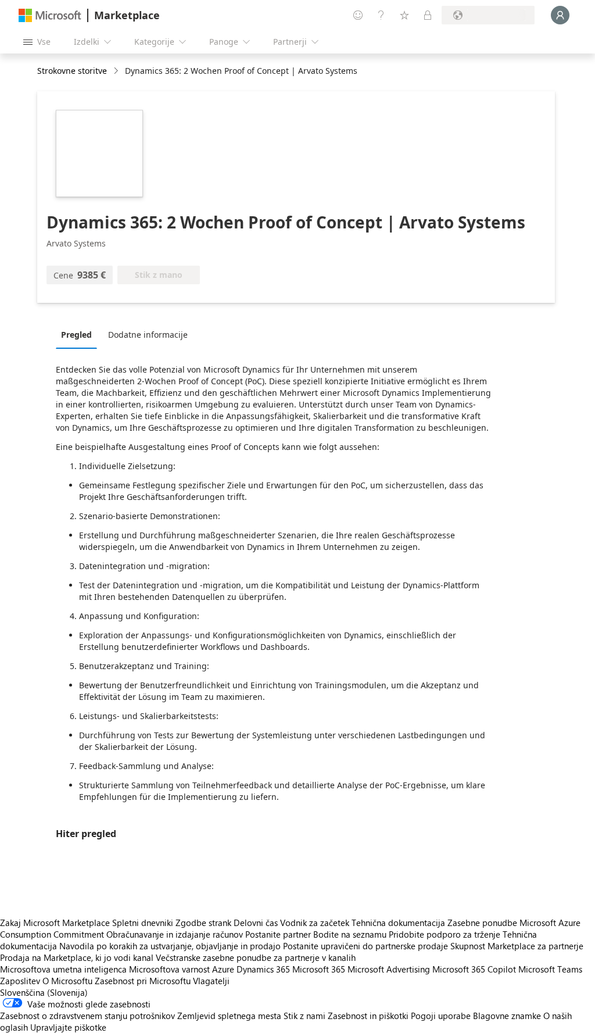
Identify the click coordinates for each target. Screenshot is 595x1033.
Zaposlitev (20, 980)
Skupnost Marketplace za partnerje (516, 946)
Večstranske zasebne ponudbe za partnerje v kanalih (256, 957)
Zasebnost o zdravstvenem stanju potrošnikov (87, 1015)
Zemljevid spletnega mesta (229, 1015)
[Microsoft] (50, 15)
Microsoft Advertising (388, 969)
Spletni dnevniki (142, 922)
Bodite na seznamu (349, 934)
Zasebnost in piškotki (368, 1015)
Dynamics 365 (263, 969)
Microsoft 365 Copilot (474, 969)
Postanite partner (278, 934)
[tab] (79, 334)
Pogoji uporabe (441, 1015)
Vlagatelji (211, 980)
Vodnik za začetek (314, 922)
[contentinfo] (117, 71)
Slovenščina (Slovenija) (44, 992)
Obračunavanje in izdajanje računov (174, 934)
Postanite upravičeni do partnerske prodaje (365, 946)
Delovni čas (256, 922)
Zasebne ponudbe (482, 922)
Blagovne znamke (507, 1015)
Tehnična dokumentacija (398, 922)
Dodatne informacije (148, 334)
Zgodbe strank (203, 922)
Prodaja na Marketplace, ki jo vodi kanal (76, 957)
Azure (223, 969)
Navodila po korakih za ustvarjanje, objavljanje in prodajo (170, 946)
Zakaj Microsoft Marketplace (55, 922)
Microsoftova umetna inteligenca (63, 969)
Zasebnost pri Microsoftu (143, 980)
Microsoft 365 (318, 969)
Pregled (76, 334)
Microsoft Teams (550, 969)
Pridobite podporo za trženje (444, 934)
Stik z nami (304, 1015)
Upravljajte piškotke (68, 1027)
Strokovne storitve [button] (72, 70)
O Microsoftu (67, 980)
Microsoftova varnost (169, 969)
